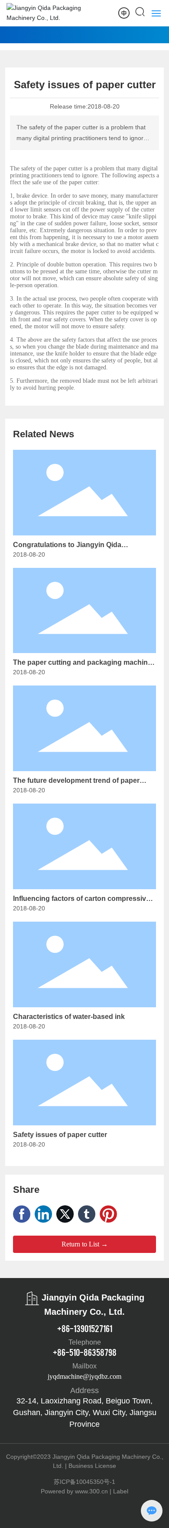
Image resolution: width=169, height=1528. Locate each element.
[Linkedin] (43, 1214)
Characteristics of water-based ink (69, 1016)
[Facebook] (21, 1214)
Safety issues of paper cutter (60, 1134)
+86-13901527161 (84, 1328)
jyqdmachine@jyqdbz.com (84, 1376)
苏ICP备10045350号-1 (84, 1481)
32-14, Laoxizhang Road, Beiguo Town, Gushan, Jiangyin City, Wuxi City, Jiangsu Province (84, 1413)
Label (120, 1491)
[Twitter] (65, 1214)
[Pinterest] (108, 1214)
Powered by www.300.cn (74, 1491)
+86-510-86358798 (85, 1352)
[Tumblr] (86, 1214)
